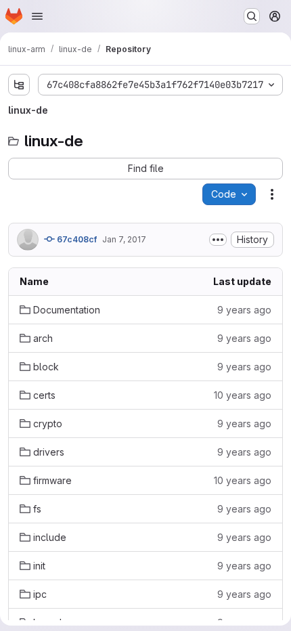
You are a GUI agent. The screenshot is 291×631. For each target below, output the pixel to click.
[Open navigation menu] (37, 16)
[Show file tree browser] (19, 84)
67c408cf (76, 239)
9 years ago (244, 310)
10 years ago (242, 395)
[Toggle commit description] (218, 240)
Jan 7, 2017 (124, 239)
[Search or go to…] (252, 16)
